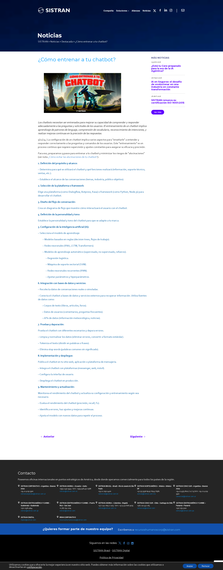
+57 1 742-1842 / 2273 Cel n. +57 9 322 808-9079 (115, 506)
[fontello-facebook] (124, 543)
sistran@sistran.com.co (107, 508)
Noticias (147, 10)
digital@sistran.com (28, 520)
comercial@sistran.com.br (108, 494)
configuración (34, 567)
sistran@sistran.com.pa (185, 511)
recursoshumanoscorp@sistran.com (73, 520)
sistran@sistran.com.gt (29, 511)
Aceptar (190, 566)
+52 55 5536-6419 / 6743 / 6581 (148, 491)
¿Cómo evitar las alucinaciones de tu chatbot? (72, 157)
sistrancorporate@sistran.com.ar (33, 494)
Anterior (48, 436)
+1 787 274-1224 (65, 508)
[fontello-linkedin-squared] (132, 543)
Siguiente (136, 436)
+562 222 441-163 (143, 506)
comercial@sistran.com (146, 508)
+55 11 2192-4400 (104, 491)
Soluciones (122, 10)
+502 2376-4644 (26, 508)
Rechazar (206, 566)
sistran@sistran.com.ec (68, 491)
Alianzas (136, 10)
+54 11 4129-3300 (27, 491)
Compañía (108, 10)
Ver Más (157, 112)
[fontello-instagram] (128, 543)
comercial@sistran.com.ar (186, 496)
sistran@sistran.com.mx (146, 494)
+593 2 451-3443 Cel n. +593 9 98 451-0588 (75, 489)
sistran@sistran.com (67, 511)
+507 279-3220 (181, 508)
